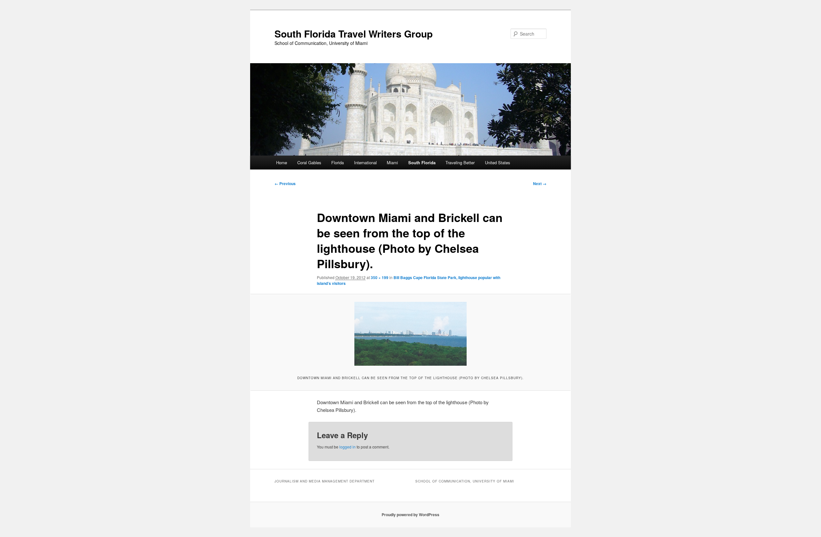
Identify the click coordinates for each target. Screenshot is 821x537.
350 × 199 (379, 277)
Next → (539, 183)
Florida (337, 162)
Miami (392, 162)
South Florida (422, 162)
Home (281, 162)
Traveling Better (460, 162)
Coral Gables (309, 162)
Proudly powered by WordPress (410, 514)
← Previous (285, 183)
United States (497, 162)
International (365, 162)
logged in (347, 446)
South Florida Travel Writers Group (354, 33)
